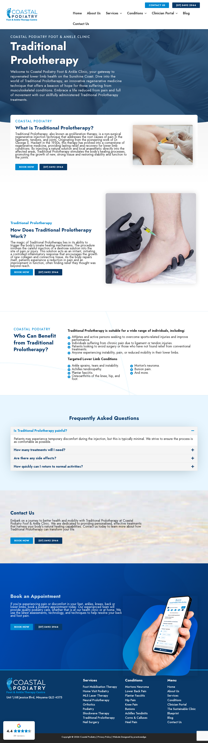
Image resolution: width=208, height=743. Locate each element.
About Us (94, 13)
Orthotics (89, 704)
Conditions (135, 13)
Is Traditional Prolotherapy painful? (40, 430)
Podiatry (88, 709)
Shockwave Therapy (96, 713)
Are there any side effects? (35, 458)
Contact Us (157, 5)
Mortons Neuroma (137, 687)
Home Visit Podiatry (96, 691)
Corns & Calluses (136, 718)
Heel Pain (131, 722)
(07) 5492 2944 (186, 5)
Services (112, 13)
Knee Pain (131, 704)
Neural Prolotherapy (96, 700)
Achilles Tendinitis (136, 713)
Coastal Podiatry (53, 14)
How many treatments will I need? (39, 450)
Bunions (130, 709)
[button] (120, 13)
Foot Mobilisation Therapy (100, 687)
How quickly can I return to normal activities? (48, 466)
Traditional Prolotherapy (99, 718)
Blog (186, 13)
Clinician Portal (163, 13)
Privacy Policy (104, 736)
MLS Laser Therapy (95, 695)
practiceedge (140, 736)
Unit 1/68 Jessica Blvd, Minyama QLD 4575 (34, 697)
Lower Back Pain (135, 691)
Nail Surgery (91, 722)
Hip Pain (130, 700)
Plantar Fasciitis (135, 695)
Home (77, 13)
